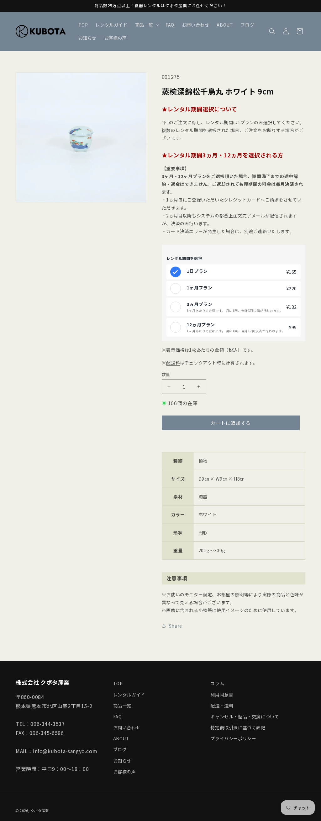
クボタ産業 (40, 810)
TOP (118, 683)
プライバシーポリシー (233, 738)
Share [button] (175, 626)
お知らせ (122, 760)
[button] (146, 24)
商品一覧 (122, 705)
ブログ (120, 749)
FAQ (117, 716)
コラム (217, 683)
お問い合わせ (127, 727)
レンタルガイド (129, 694)
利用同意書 (221, 694)
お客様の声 (124, 771)
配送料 (173, 363)
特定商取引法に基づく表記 (237, 727)
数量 (166, 374)
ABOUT (121, 738)
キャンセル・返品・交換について (244, 716)
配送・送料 (221, 705)
